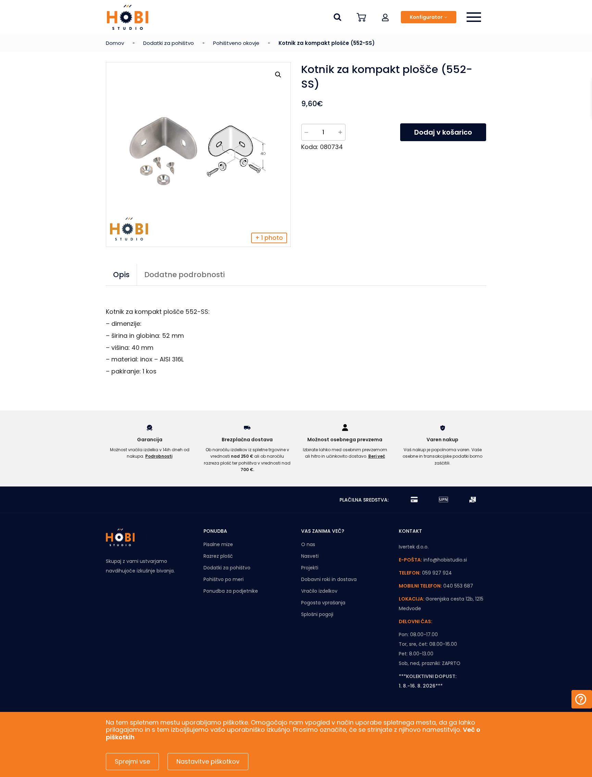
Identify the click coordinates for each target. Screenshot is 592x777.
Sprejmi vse (132, 761)
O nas (308, 544)
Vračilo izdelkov (319, 591)
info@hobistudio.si (445, 559)
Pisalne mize (218, 544)
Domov (115, 43)
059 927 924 (437, 572)
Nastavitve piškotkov (207, 761)
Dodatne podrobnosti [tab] (184, 275)
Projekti (309, 567)
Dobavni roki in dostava (329, 579)
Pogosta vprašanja (323, 602)
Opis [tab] (121, 275)
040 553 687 (458, 585)
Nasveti (310, 556)
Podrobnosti (158, 456)
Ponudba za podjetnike (231, 591)
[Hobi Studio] (127, 17)
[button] (385, 17)
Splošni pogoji (317, 614)
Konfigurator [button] (426, 17)
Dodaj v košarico (443, 132)
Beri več (376, 456)
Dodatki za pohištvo (168, 43)
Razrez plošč (218, 556)
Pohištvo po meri (224, 579)
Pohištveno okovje (236, 43)
